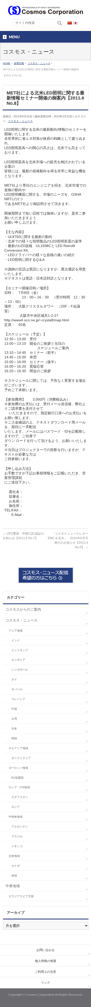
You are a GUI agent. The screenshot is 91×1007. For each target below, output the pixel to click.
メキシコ (16, 846)
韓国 (14, 738)
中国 (14, 708)
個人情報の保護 (45, 961)
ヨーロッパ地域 (18, 767)
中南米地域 (15, 816)
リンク (45, 982)
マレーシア (18, 699)
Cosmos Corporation (40, 994)
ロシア (15, 806)
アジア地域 (15, 630)
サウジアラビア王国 (21, 896)
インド (15, 640)
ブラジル (16, 836)
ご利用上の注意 (45, 972)
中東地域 (13, 886)
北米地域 (14, 855)
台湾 (14, 718)
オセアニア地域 (18, 748)
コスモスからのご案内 (23, 609)
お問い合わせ (45, 950)
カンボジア (18, 659)
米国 (14, 875)
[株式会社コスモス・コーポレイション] (45, 9)
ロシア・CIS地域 (19, 787)
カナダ (15, 865)
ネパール (16, 689)
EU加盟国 (17, 777)
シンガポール (19, 669)
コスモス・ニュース (20, 121)
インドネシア (19, 650)
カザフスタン (19, 796)
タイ (14, 679)
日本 (14, 728)
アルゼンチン (19, 826)
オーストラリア (21, 757)
